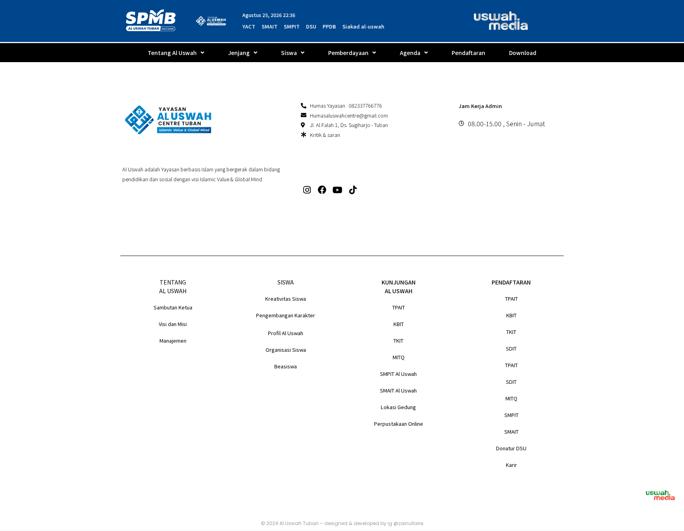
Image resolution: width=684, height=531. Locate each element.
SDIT (511, 348)
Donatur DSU (511, 448)
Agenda (410, 53)
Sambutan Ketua (173, 307)
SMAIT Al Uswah (398, 390)
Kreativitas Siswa (285, 298)
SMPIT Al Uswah (398, 373)
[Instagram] (307, 190)
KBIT (398, 324)
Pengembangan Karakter (285, 315)
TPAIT (398, 307)
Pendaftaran (468, 53)
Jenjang (239, 53)
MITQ (399, 357)
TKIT (398, 340)
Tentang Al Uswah (172, 53)
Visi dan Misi (173, 324)
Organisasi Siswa (286, 349)
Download (522, 53)
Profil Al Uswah (285, 333)
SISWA (285, 282)
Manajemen (173, 340)
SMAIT (511, 431)
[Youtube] (338, 190)
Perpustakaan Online (398, 423)
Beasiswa (285, 366)
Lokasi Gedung (398, 407)
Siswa (289, 53)
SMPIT (511, 415)
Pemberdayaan (348, 53)
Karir (511, 464)
